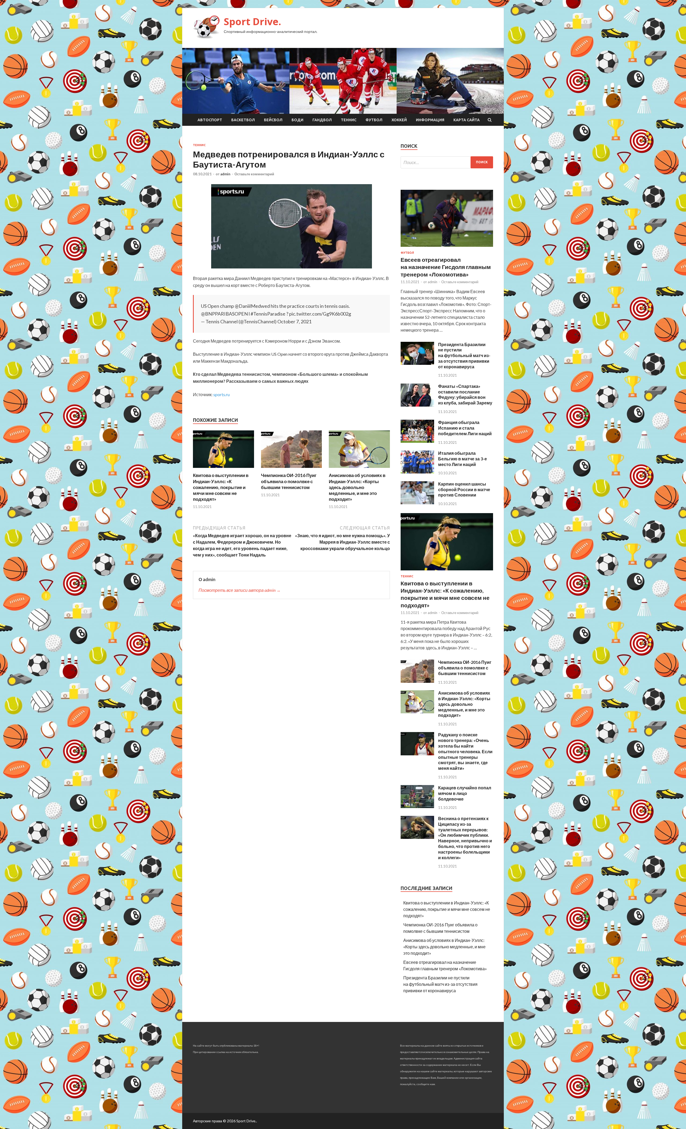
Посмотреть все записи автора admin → (240, 590)
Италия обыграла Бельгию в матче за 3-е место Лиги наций (462, 458)
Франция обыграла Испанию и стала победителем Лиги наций (465, 428)
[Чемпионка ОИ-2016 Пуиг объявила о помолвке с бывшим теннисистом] (291, 469)
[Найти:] (447, 162)
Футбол (374, 120)
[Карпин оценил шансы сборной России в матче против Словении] (417, 502)
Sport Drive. (252, 21)
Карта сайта (466, 120)
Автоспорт (209, 120)
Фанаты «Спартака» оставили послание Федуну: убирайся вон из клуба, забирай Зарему (465, 394)
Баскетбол (243, 120)
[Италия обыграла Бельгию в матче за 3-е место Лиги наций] (417, 471)
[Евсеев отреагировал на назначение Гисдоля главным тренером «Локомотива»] (447, 247)
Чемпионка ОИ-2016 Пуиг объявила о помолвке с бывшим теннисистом (288, 481)
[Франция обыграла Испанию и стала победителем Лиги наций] (417, 441)
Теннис (348, 120)
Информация (430, 120)
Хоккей (399, 120)
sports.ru (221, 394)
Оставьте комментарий (254, 174)
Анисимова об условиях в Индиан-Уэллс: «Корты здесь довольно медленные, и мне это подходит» (357, 487)
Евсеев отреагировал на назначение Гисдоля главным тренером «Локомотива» (446, 267)
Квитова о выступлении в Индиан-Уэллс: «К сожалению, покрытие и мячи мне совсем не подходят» (220, 487)
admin (225, 174)
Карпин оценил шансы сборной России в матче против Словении (464, 489)
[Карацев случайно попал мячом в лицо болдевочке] (417, 806)
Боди (297, 120)
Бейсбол (273, 120)
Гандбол (322, 120)
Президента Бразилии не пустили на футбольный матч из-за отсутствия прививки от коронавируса (464, 355)
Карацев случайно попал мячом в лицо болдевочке (464, 793)
